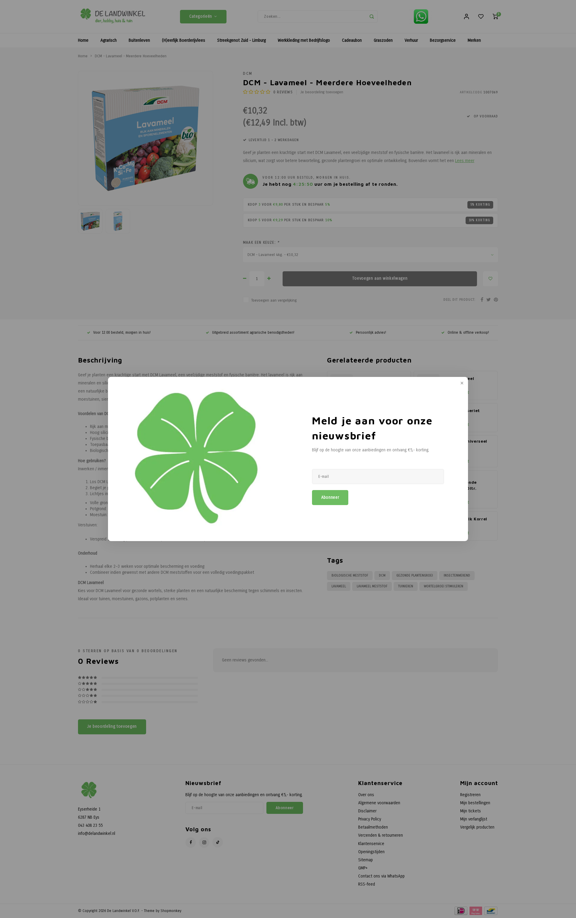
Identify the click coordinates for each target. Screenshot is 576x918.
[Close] (461, 383)
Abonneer (330, 497)
